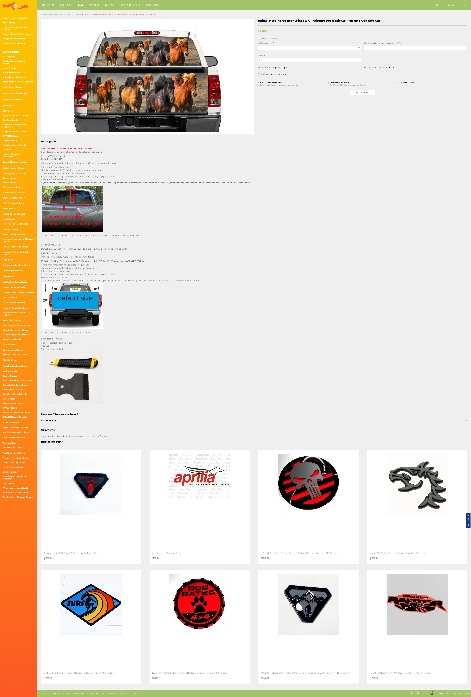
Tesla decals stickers (13, 447)
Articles (94, 5)
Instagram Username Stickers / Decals (18, 240)
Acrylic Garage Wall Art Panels (14, 62)
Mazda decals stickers (13, 302)
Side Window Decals (13, 403)
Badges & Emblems (12, 99)
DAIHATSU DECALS (12, 150)
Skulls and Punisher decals (16, 412)
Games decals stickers (14, 198)
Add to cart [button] (363, 93)
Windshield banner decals (16, 492)
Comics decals (9, 140)
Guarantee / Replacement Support (59, 414)
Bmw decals (8, 23)
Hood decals (8, 219)
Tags (135, 693)
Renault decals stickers (14, 385)
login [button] (77, 436)
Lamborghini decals (12, 270)
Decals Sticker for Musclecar (17, 34)
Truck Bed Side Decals (14, 463)
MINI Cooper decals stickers (16, 325)
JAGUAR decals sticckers (15, 247)
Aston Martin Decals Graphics (17, 82)
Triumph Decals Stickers (15, 458)
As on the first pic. (270, 38)
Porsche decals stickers (14, 366)
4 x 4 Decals (8, 56)
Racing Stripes (9, 376)
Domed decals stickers (14, 173)
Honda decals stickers (13, 214)
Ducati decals (9, 178)
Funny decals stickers (13, 192)
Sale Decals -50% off (12, 389)
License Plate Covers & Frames (18, 293)
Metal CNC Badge (11, 320)
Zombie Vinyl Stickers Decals (17, 497)
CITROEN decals (10, 136)
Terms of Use (92, 693)
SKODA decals (9, 408)
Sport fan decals (10, 422)
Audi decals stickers (12, 87)
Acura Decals (9, 68)
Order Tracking (130, 5)
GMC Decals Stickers (13, 203)
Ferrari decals (9, 182)
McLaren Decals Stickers (15, 308)
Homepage (48, 5)
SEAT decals (8, 399)
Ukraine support (10, 472)
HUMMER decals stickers (15, 224)
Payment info (59, 693)
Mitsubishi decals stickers (15, 330)
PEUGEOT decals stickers (15, 354)
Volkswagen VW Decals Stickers (14, 477)
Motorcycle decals (11, 339)
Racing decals (9, 371)
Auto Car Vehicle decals (14, 93)
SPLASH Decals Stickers (14, 417)
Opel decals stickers (12, 350)
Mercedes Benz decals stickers (13, 313)
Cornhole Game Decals (14, 145)
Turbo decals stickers (13, 467)
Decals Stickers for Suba (14, 162)
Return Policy (48, 420)
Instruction (152, 5)
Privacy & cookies (75, 693)
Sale (80, 5)
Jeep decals (8, 260)
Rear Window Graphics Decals (18, 380)
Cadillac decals (10, 120)
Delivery (110, 5)
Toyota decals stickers (13, 43)
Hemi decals (8, 208)
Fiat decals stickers (12, 187)
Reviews (112, 693)
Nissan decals (9, 344)
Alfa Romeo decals (12, 73)
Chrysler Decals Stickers (15, 131)
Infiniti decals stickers (13, 234)
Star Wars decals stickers (15, 432)
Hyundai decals (10, 229)
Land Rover (8, 277)
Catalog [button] (65, 5)
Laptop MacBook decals (14, 282)
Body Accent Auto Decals (15, 115)
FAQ (103, 693)
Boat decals (8, 111)
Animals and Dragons (13, 77)
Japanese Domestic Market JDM (16, 253)
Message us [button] (468, 520)
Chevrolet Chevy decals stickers (14, 28)
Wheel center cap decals (15, 488)
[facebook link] (412, 693)
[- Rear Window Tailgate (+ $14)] (309, 48)
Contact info (44, 693)
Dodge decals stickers (13, 39)
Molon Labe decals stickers (16, 335)
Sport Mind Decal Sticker (15, 428)
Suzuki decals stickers (14, 437)
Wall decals (8, 483)
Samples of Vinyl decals (14, 394)
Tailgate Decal (9, 443)
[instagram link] (417, 693)
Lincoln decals (9, 297)
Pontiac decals (10, 360)
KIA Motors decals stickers (16, 265)
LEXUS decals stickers (13, 287)
